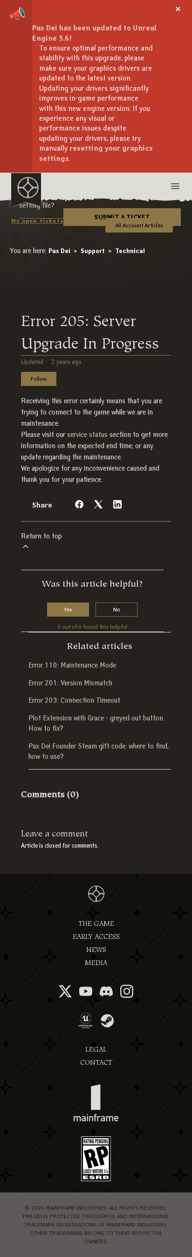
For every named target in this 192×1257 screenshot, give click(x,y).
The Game (96, 924)
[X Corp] (98, 504)
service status (87, 434)
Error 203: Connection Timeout (74, 700)
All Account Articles (139, 225)
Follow (39, 378)
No (116, 609)
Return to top (41, 536)
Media (96, 963)
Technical (130, 250)
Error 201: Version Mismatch (70, 683)
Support (93, 250)
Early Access (96, 937)
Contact (96, 1063)
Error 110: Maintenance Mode (72, 665)
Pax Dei (59, 250)
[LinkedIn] (117, 504)
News (96, 950)
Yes (68, 609)
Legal (96, 1050)
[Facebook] (79, 504)
